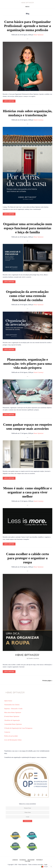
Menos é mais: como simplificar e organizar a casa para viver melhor (27, 492)
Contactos (7, 732)
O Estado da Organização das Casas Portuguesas (18, 728)
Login (45, 864)
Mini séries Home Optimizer (12, 712)
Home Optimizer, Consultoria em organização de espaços (27, 2)
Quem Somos (8, 700)
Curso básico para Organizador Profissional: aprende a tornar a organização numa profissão (27, 26)
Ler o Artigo (9, 101)
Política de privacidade (11, 736)
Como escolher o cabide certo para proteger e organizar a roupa (27, 558)
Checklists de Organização (12, 720)
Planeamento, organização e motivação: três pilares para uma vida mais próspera (27, 363)
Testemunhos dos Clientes (11, 704)
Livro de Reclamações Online (13, 740)
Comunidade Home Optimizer (13, 724)
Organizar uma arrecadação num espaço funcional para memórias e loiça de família (27, 228)
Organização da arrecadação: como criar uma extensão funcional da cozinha (27, 296)
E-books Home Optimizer (11, 716)
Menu (27, 6)
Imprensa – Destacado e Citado (13, 708)
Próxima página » (47, 680)
